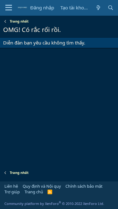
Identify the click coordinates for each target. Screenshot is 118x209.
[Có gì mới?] (98, 7)
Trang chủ (34, 192)
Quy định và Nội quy (42, 186)
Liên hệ (11, 186)
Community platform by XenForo (54, 203)
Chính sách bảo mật (84, 186)
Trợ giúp (12, 192)
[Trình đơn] (8, 8)
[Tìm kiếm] (110, 7)
